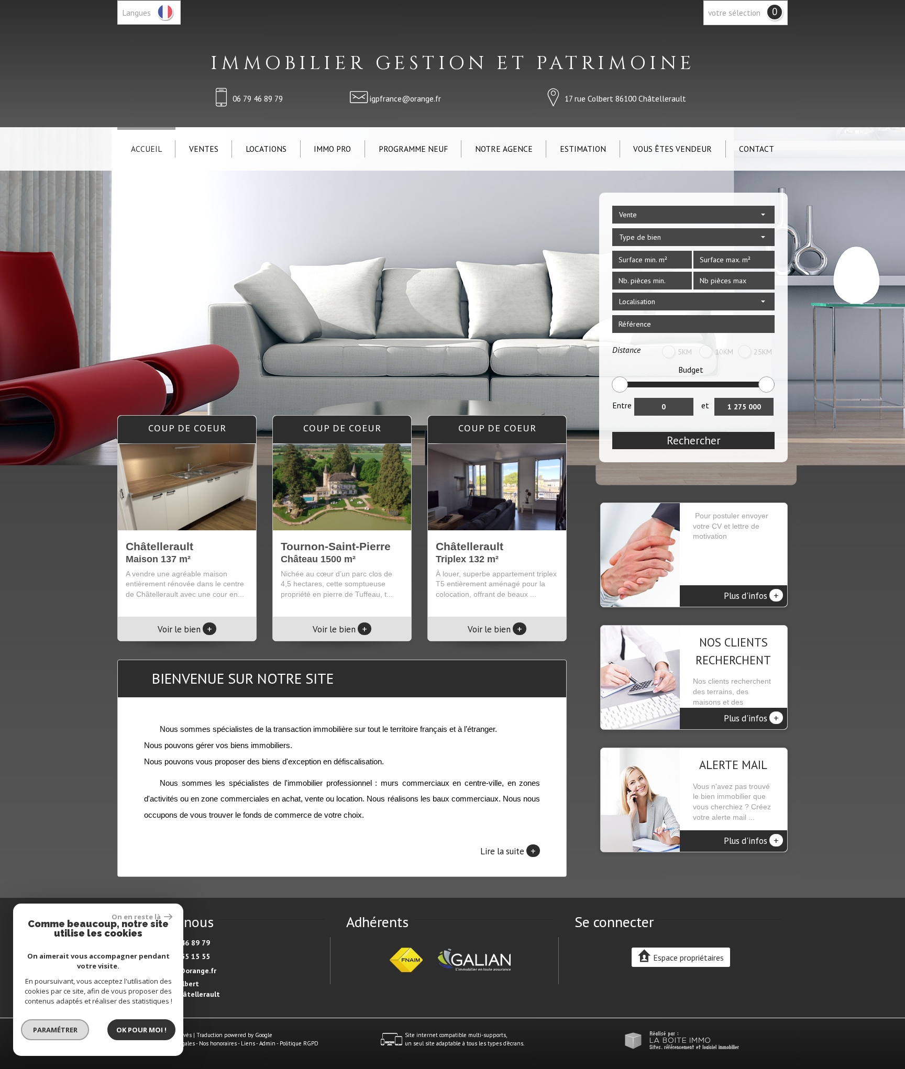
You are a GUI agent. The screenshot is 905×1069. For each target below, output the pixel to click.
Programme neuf (413, 148)
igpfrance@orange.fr (405, 98)
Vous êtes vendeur (672, 148)
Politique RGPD (299, 1043)
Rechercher (694, 440)
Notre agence (504, 148)
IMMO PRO (332, 148)
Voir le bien (185, 629)
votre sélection (734, 12)
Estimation (583, 148)
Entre (622, 405)
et (705, 405)
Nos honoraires (218, 1043)
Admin (267, 1043)
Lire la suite (508, 850)
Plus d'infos (751, 595)
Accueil (146, 148)
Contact (756, 148)
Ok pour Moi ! (141, 1029)
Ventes (203, 148)
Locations (266, 148)
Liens (248, 1043)
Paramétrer (55, 1029)
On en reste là (136, 916)
